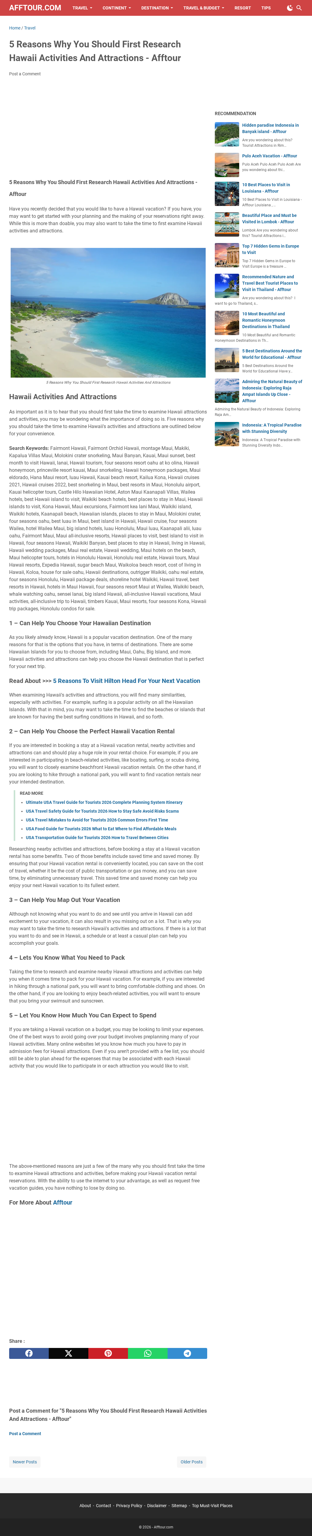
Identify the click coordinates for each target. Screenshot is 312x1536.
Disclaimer (157, 1505)
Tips (266, 7)
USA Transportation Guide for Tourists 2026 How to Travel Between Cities (97, 837)
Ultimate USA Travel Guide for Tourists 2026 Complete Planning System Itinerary (104, 802)
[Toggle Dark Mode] (290, 8)
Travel (80, 7)
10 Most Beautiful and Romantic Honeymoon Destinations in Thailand (266, 320)
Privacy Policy (129, 1505)
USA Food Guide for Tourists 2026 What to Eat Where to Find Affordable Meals (101, 828)
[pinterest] (108, 1353)
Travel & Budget (201, 7)
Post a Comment (25, 73)
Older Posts (192, 1461)
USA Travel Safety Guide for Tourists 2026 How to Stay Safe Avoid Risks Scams (102, 811)
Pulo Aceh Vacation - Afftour (269, 155)
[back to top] (300, 1522)
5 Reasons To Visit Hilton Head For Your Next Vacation (126, 680)
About (86, 1505)
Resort (243, 7)
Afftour (62, 1202)
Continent (115, 7)
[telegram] (187, 1353)
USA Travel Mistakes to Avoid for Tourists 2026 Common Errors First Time (97, 820)
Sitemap (179, 1505)
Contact (104, 1505)
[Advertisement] (108, 127)
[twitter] (68, 1353)
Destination (155, 7)
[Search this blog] (299, 8)
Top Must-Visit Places (212, 1505)
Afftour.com (35, 7)
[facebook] (29, 1353)
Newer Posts (25, 1461)
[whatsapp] (148, 1353)
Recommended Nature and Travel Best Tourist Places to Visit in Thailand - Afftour (270, 283)
